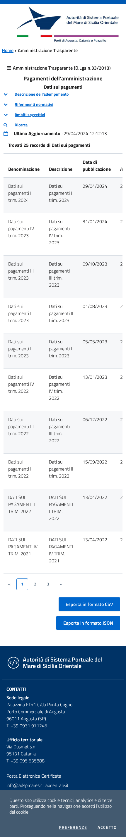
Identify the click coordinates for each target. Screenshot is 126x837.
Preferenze (73, 827)
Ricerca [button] (21, 125)
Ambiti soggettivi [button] (30, 114)
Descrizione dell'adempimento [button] (42, 94)
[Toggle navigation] (9, 23)
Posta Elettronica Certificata (33, 775)
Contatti (16, 689)
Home (7, 50)
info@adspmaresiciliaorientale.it (37, 785)
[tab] (63, 94)
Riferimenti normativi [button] (34, 104)
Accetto (107, 827)
